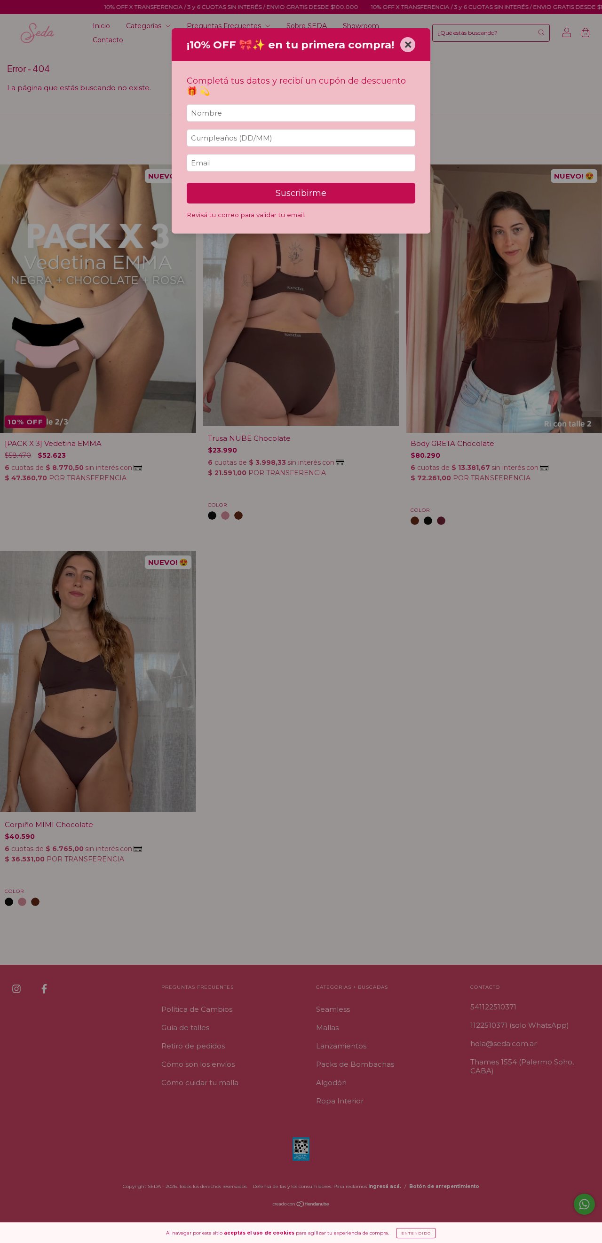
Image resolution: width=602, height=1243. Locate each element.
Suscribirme (301, 193)
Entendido (416, 1233)
